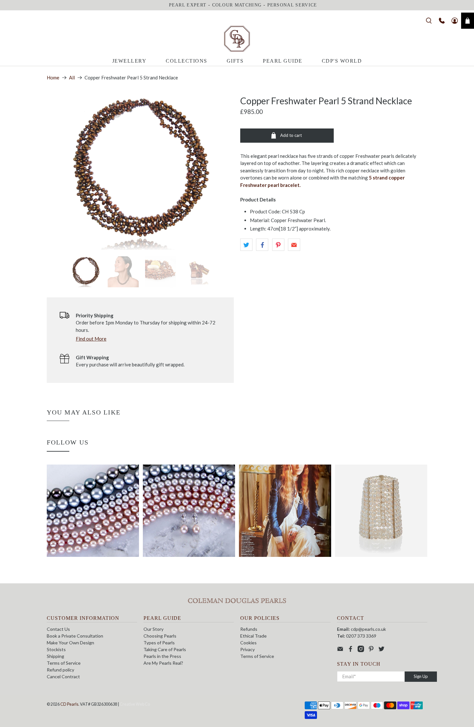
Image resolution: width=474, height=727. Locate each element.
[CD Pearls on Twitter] (381, 650)
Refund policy (60, 669)
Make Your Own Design (70, 642)
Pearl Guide (282, 61)
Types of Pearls (159, 642)
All (72, 77)
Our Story (153, 629)
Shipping (55, 656)
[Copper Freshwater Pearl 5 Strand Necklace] (140, 172)
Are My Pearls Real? (163, 663)
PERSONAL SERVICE (292, 5)
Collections (186, 61)
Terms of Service (64, 663)
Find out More (91, 339)
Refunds (248, 629)
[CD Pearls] (237, 39)
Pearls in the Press (162, 656)
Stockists (56, 649)
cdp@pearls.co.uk (368, 629)
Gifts (235, 61)
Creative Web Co (135, 704)
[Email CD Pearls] (340, 650)
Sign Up (421, 676)
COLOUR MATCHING (237, 5)
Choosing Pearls (159, 636)
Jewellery (129, 61)
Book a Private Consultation (75, 636)
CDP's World (342, 61)
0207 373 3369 (361, 636)
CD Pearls (69, 704)
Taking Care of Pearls (164, 649)
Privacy (247, 649)
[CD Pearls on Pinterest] (371, 650)
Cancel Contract (63, 676)
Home (53, 77)
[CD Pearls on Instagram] (361, 650)
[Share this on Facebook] (262, 245)
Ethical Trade (253, 636)
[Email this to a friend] (294, 245)
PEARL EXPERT (188, 5)
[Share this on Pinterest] (278, 245)
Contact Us (58, 629)
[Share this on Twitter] (246, 245)
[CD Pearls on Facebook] (350, 650)
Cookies (248, 642)
